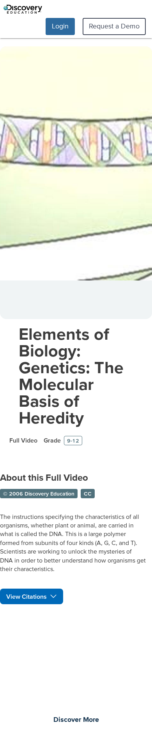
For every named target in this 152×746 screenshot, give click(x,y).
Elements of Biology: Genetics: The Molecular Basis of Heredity (71, 375)
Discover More (76, 719)
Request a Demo (114, 26)
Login (60, 26)
